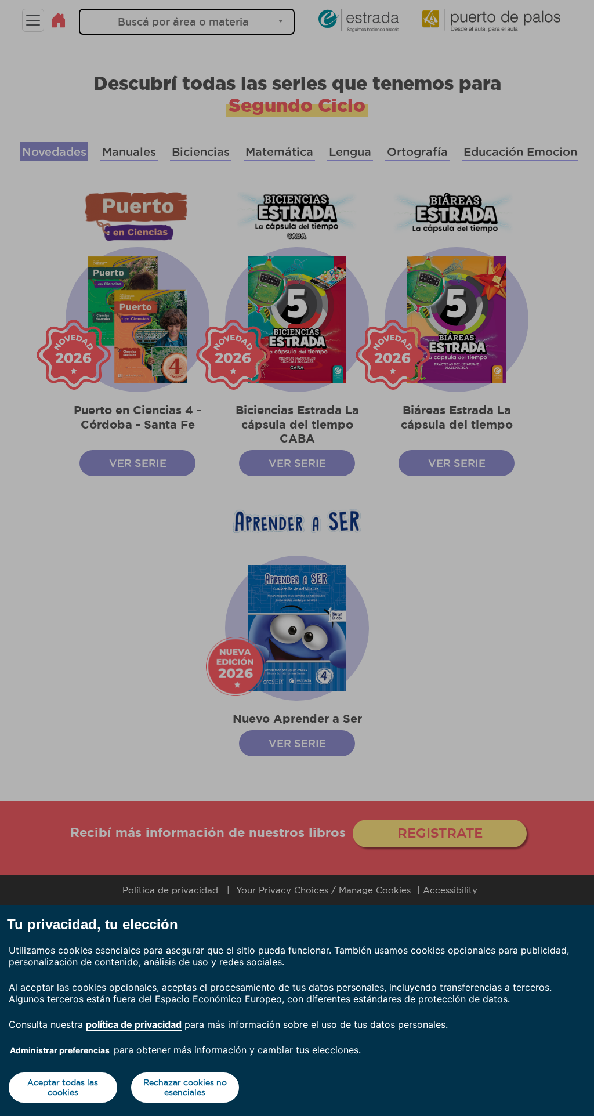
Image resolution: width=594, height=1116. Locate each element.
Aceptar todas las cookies (62, 1087)
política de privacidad (134, 1024)
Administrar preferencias (60, 1050)
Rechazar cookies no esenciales (185, 1087)
